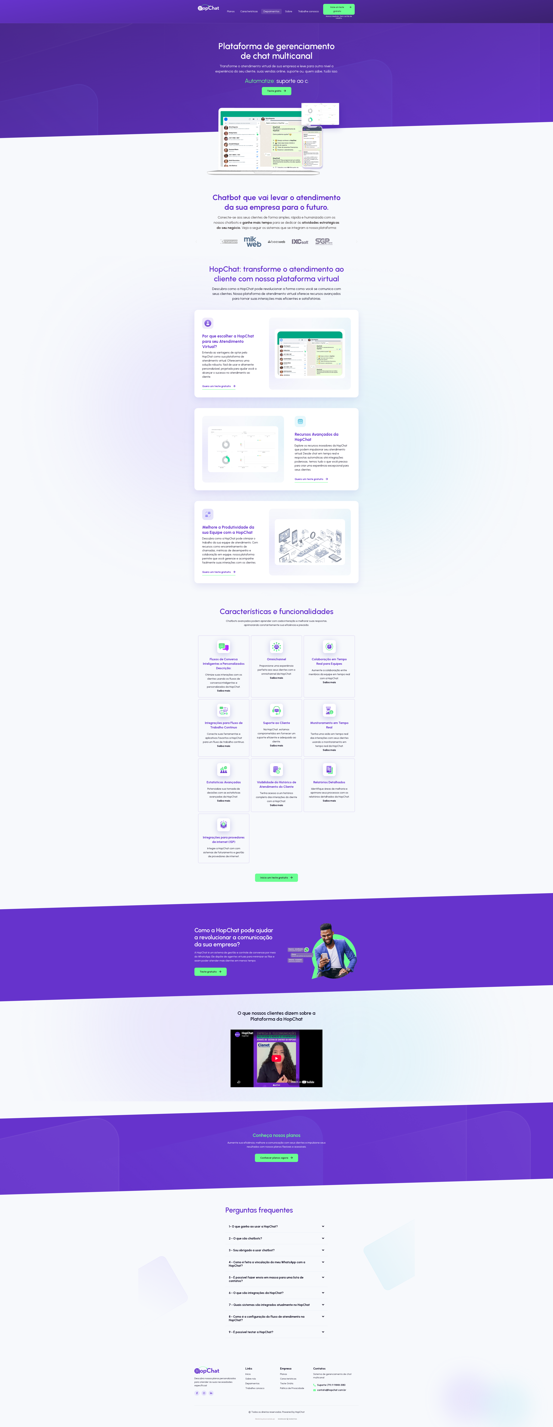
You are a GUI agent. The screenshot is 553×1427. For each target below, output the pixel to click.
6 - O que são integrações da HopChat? (256, 1293)
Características (249, 11)
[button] (196, 241)
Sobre (288, 11)
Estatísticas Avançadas (224, 782)
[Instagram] (204, 1393)
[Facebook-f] (196, 1393)
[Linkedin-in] (211, 1393)
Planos (231, 11)
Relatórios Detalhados (329, 782)
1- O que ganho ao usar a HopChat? (253, 1226)
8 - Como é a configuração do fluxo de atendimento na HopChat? (266, 1318)
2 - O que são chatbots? (245, 1238)
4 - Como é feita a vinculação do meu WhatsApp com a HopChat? (267, 1263)
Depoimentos (271, 11)
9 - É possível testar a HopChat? (251, 1332)
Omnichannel (276, 659)
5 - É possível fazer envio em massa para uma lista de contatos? (266, 1279)
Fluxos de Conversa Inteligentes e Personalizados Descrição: (224, 663)
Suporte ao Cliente (276, 723)
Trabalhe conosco (308, 11)
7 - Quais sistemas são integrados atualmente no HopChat (269, 1305)
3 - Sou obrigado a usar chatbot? (252, 1250)
